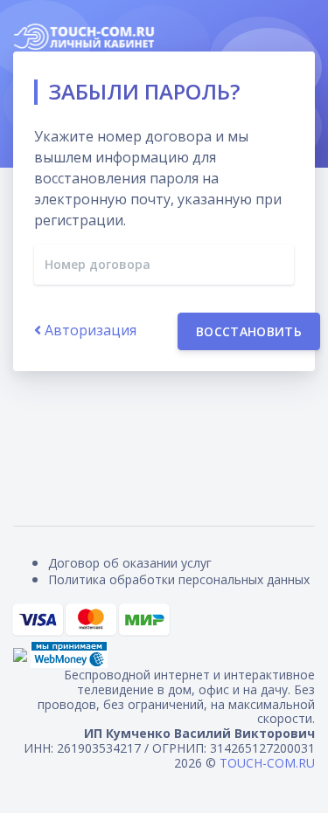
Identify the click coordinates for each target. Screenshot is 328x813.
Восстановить (249, 331)
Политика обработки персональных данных (179, 579)
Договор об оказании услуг (130, 563)
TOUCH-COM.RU (267, 762)
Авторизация (88, 330)
